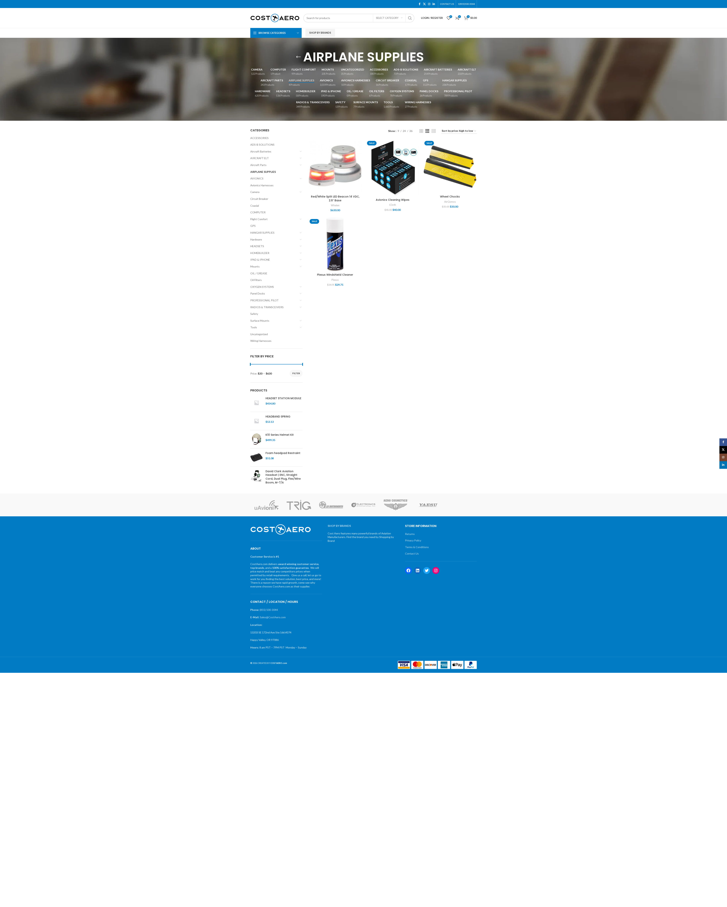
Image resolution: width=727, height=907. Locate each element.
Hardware (256, 239)
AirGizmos (450, 201)
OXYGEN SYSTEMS (262, 286)
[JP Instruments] (331, 504)
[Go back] (298, 57)
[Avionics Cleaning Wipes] (392, 168)
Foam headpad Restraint (283, 453)
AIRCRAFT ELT (259, 158)
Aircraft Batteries (260, 151)
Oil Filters (256, 280)
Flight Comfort (259, 219)
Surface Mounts (259, 320)
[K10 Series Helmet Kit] (256, 439)
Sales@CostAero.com (273, 617)
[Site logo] (275, 17)
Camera (254, 192)
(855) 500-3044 (269, 609)
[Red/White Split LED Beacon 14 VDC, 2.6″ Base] (335, 166)
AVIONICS (256, 178)
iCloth (392, 204)
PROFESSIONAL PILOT (264, 300)
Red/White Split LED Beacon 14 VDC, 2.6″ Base (335, 198)
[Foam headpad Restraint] (256, 457)
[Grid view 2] (421, 131)
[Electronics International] (363, 504)
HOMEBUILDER (259, 253)
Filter (296, 373)
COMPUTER (258, 212)
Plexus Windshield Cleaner (335, 275)
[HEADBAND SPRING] (256, 421)
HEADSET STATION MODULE (283, 398)
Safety (254, 313)
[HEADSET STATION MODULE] (256, 403)
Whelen (335, 205)
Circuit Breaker (259, 198)
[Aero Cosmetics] (396, 504)
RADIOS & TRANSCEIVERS (267, 307)
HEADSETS (257, 246)
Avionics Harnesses (262, 185)
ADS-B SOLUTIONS (262, 144)
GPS (253, 225)
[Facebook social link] (419, 4)
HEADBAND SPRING (278, 416)
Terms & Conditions (417, 547)
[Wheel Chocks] (450, 166)
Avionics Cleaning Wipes (392, 200)
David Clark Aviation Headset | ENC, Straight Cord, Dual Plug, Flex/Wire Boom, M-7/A (283, 477)
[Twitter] (426, 570)
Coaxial (254, 205)
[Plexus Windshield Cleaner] (335, 244)
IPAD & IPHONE (260, 259)
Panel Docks (257, 293)
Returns (410, 534)
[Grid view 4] (434, 131)
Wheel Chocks (450, 196)
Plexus (335, 279)
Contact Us (412, 553)
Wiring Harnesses (260, 340)
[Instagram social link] (429, 4)
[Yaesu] (428, 504)
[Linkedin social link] (433, 4)
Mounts (255, 266)
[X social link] (424, 4)
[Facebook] (408, 570)
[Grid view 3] (427, 131)
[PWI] (460, 504)
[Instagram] (435, 570)
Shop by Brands (320, 32)
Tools (253, 327)
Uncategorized (259, 334)
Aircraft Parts (258, 165)
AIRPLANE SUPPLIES (263, 171)
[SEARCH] (410, 18)
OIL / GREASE (258, 273)
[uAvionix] (266, 504)
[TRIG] (299, 504)
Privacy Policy (413, 540)
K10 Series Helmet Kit (280, 435)
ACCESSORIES (259, 138)
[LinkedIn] (417, 570)
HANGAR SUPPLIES (262, 232)
